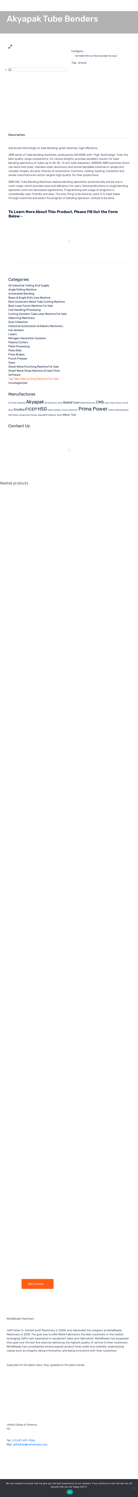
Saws (11, 362)
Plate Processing (19, 346)
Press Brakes (16, 354)
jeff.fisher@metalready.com (30, 1444)
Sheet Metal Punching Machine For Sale (33, 366)
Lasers (12, 334)
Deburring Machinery (21, 318)
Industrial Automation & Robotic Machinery (35, 326)
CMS (100, 402)
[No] (133, 1488)
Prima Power (93, 409)
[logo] (11, 1279)
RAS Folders (13, 415)
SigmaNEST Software (47, 415)
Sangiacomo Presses (28, 415)
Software (14, 374)
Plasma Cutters (18, 342)
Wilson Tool (69, 414)
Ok (69, 1492)
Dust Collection (18, 322)
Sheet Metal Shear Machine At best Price (34, 370)
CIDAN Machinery (87, 403)
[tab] (18, 135)
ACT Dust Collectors (16, 403)
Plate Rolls (15, 350)
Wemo (59, 415)
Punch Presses (17, 358)
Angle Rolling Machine (22, 289)
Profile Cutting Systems (118, 410)
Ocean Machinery (70, 410)
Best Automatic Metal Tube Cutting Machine (36, 301)
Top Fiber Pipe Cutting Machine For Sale (96, 56)
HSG (42, 409)
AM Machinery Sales (53, 403)
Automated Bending (21, 293)
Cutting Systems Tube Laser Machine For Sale (37, 314)
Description (16, 134)
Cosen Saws (110, 403)
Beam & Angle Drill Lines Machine (29, 297)
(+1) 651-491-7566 (23, 1440)
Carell (76, 402)
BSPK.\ (128, 1465)
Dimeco (119, 403)
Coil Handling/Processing (24, 309)
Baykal (67, 402)
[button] (38, 1284)
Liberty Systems (54, 410)
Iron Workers (16, 330)
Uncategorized (17, 383)
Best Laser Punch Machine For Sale (30, 305)
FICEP (31, 409)
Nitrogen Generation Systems (27, 338)
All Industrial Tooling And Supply (28, 285)
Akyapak (82, 63)
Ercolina (19, 409)
